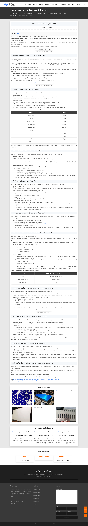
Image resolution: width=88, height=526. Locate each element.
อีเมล (68, 506)
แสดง (18, 33)
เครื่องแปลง (47, 4)
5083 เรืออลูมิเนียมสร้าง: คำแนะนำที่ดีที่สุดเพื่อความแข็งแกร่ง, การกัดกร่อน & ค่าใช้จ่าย (32, 381)
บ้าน (25, 4)
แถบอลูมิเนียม (36, 501)
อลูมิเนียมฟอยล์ (36, 495)
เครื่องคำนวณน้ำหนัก (55, 4)
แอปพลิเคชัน (63, 4)
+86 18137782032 (15, 0)
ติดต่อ (73, 4)
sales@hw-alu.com (6, 0)
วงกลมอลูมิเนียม (36, 489)
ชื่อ (57, 506)
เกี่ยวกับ (29, 4)
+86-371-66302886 (64, 458)
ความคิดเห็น (59, 489)
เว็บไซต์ (58, 511)
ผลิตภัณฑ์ (35, 4)
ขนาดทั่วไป (41, 4)
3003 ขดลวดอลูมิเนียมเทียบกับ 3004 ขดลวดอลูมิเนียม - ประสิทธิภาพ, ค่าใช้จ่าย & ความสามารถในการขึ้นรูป (36, 379)
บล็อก (69, 4)
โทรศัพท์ (69, 511)
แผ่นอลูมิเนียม (36, 498)
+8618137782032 (65, 460)
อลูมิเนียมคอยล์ (36, 492)
